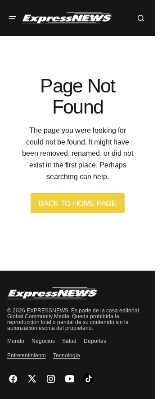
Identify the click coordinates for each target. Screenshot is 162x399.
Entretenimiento (26, 355)
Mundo (15, 341)
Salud (69, 341)
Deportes (95, 341)
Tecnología (66, 355)
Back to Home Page (77, 203)
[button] (12, 18)
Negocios (43, 341)
